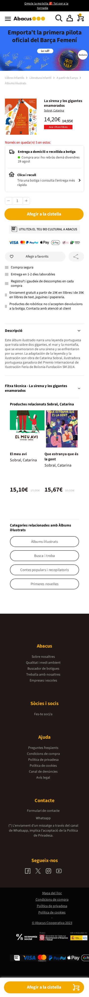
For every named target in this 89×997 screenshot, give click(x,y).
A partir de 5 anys (67, 78)
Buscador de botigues (43, 668)
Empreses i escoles (43, 680)
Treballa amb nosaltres (43, 674)
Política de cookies (43, 765)
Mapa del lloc (52, 893)
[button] (69, 19)
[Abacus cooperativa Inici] (30, 21)
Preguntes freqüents (43, 747)
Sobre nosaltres (43, 656)
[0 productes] (80, 20)
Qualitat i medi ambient (43, 662)
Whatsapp (43, 818)
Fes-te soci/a (43, 714)
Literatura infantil (40, 78)
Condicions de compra (43, 753)
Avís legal (43, 777)
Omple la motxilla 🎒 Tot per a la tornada (46, 5)
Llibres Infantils (15, 78)
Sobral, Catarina (54, 110)
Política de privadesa (43, 759)
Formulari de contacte (43, 810)
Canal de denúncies (43, 771)
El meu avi (18, 454)
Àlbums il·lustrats (15, 83)
